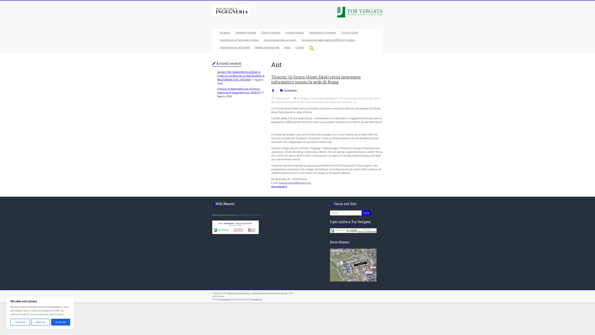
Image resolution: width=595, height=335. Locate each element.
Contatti (299, 47)
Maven (376, 98)
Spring (333, 102)
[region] (40, 312)
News (287, 47)
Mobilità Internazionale (267, 47)
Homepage (290, 90)
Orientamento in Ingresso (322, 32)
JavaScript (357, 98)
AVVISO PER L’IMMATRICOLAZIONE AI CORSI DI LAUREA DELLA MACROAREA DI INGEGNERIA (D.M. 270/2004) (240, 76)
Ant (298, 98)
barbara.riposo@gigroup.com (295, 182)
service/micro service (314, 102)
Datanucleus (329, 98)
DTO (337, 98)
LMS (370, 98)
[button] (311, 48)
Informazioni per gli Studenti (235, 47)
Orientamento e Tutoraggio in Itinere (239, 40)
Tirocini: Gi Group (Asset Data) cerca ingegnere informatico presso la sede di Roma (316, 79)
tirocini (349, 102)
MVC (273, 102)
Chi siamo (225, 32)
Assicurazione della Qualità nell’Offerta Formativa (328, 40)
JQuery (365, 98)
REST (302, 102)
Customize (20, 322)
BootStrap (305, 98)
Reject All (40, 322)
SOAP (327, 102)
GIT (345, 98)
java (350, 98)
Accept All (60, 322)
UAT (355, 102)
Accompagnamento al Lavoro (280, 40)
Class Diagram (316, 98)
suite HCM (341, 102)
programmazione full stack (287, 102)
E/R (341, 98)
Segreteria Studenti (245, 32)
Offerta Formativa (270, 32)
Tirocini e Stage (349, 32)
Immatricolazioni (294, 32)
